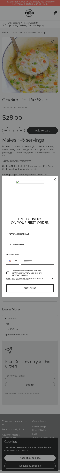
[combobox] (12, 261)
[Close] (54, 179)
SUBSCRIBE (30, 288)
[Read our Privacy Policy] (52, 279)
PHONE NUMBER (12, 254)
